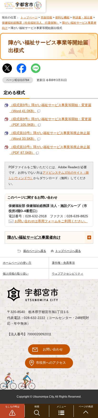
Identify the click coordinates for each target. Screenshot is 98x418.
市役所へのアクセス (51, 362)
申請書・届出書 (83, 17)
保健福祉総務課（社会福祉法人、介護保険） (30, 22)
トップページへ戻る (68, 251)
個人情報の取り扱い (16, 273)
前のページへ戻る (34, 251)
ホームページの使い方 (17, 262)
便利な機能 (62, 17)
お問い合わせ (53, 349)
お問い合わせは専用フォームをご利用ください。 (51, 221)
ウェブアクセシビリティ (67, 273)
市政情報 (46, 17)
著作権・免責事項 (63, 262)
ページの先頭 (86, 406)
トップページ (29, 17)
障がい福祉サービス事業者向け (34, 237)
